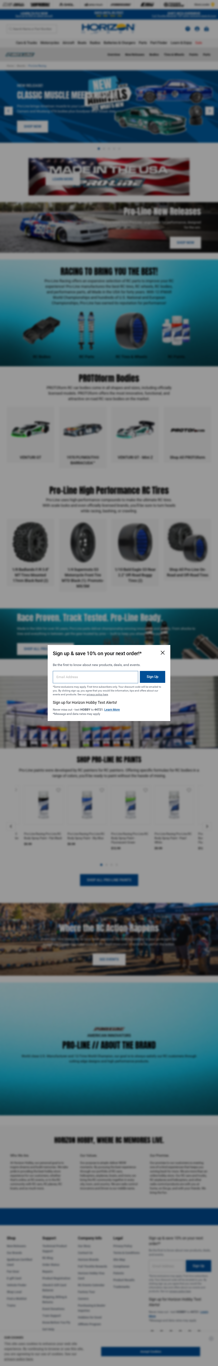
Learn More (112, 709)
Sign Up (152, 677)
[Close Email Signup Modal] (162, 652)
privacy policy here (97, 694)
